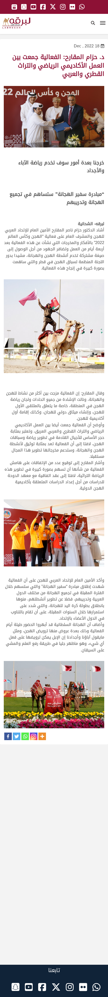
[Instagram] (33, 736)
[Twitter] (16, 736)
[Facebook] (8, 736)
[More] (42, 736)
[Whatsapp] (25, 736)
